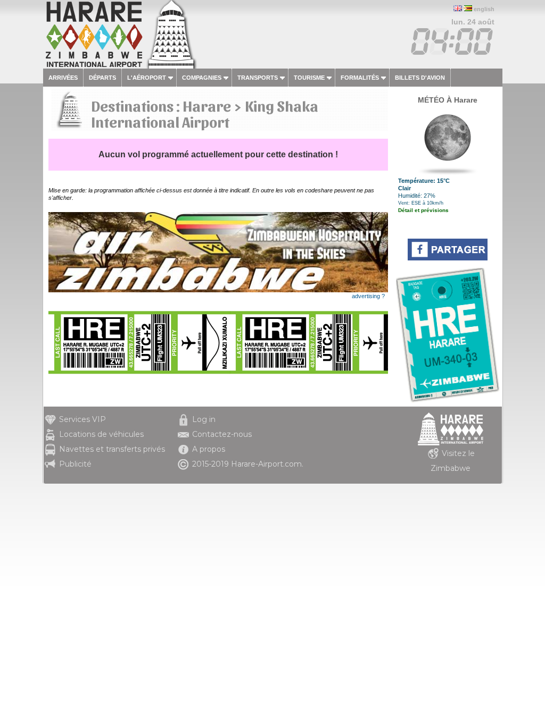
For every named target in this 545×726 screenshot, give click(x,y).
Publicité (75, 464)
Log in (204, 419)
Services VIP (82, 419)
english (484, 9)
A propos (208, 449)
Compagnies (201, 77)
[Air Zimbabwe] (218, 290)
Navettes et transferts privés (112, 449)
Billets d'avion (420, 77)
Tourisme (309, 77)
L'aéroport (146, 77)
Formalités (360, 77)
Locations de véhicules (101, 434)
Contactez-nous (222, 434)
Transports (257, 77)
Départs (102, 77)
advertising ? (368, 296)
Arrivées (63, 77)
